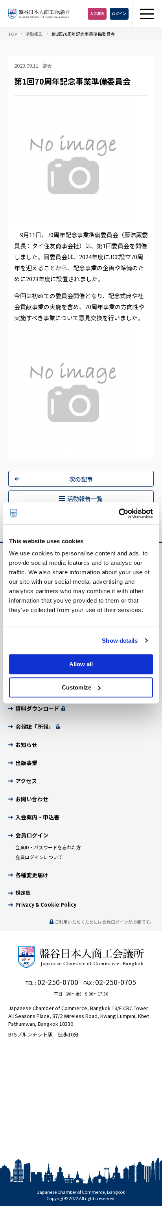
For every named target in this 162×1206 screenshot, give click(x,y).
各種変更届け (31, 875)
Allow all (81, 664)
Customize (76, 687)
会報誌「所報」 (35, 726)
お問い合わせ (31, 799)
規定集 (23, 892)
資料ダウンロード (38, 708)
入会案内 (97, 13)
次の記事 (81, 479)
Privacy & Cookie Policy (45, 904)
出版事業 (26, 763)
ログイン (119, 13)
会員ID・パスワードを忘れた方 (48, 847)
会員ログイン (31, 835)
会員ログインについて (39, 857)
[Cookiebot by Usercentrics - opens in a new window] (118, 513)
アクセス (26, 781)
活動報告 (34, 34)
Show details (120, 640)
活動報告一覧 (85, 498)
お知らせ (26, 745)
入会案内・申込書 (37, 817)
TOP (12, 34)
